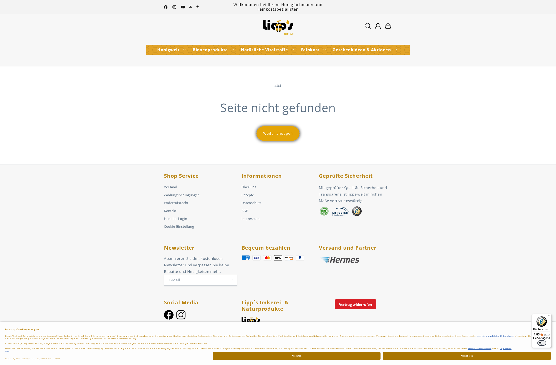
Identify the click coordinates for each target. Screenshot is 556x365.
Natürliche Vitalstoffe (264, 50)
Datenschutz (251, 203)
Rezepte (248, 195)
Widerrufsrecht (176, 203)
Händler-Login (175, 218)
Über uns (249, 187)
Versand (170, 187)
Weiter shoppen (278, 133)
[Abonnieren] (232, 280)
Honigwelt (168, 50)
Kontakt (170, 211)
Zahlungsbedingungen (182, 195)
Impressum (251, 218)
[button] (368, 26)
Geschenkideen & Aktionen (362, 50)
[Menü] (549, 316)
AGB (245, 211)
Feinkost (310, 50)
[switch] (541, 343)
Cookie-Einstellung (179, 226)
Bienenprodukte (210, 50)
